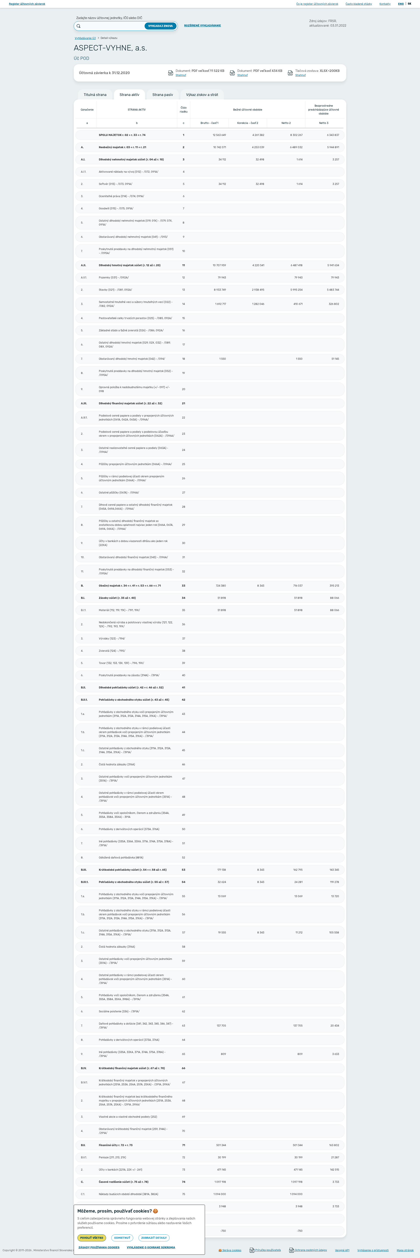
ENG (401, 3)
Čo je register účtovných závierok (317, 3)
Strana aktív (129, 95)
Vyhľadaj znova (160, 26)
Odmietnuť (122, 1237)
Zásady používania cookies (99, 1247)
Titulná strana (95, 95)
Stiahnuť (181, 75)
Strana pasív (162, 95)
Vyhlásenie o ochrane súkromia (151, 1247)
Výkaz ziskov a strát (202, 95)
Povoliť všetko (91, 1237)
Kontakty (385, 3)
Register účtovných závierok (27, 3)
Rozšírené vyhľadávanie (202, 25)
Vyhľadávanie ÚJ (85, 38)
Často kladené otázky (359, 3)
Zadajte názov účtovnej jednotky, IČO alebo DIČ (109, 18)
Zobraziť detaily (154, 1237)
